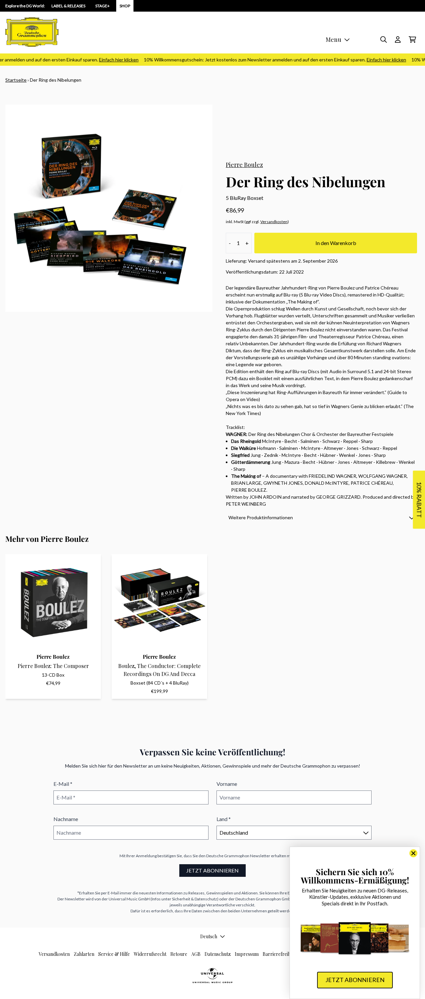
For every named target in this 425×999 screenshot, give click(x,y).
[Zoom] (108, 208)
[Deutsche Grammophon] (31, 32)
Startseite (16, 80)
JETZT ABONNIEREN (212, 870)
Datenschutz (218, 954)
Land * (223, 819)
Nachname (65, 819)
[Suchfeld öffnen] (383, 39)
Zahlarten (84, 954)
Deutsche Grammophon (227, 855)
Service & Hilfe (114, 954)
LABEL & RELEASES (68, 5)
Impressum (247, 954)
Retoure (178, 954)
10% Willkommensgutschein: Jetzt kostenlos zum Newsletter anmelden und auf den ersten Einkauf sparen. (267, 59)
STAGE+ (102, 5)
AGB (196, 954)
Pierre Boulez (244, 165)
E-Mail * (62, 784)
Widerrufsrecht (150, 954)
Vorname (226, 784)
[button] (321, 517)
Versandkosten (274, 221)
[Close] (413, 853)
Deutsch (208, 936)
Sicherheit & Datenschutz (194, 898)
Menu (333, 39)
